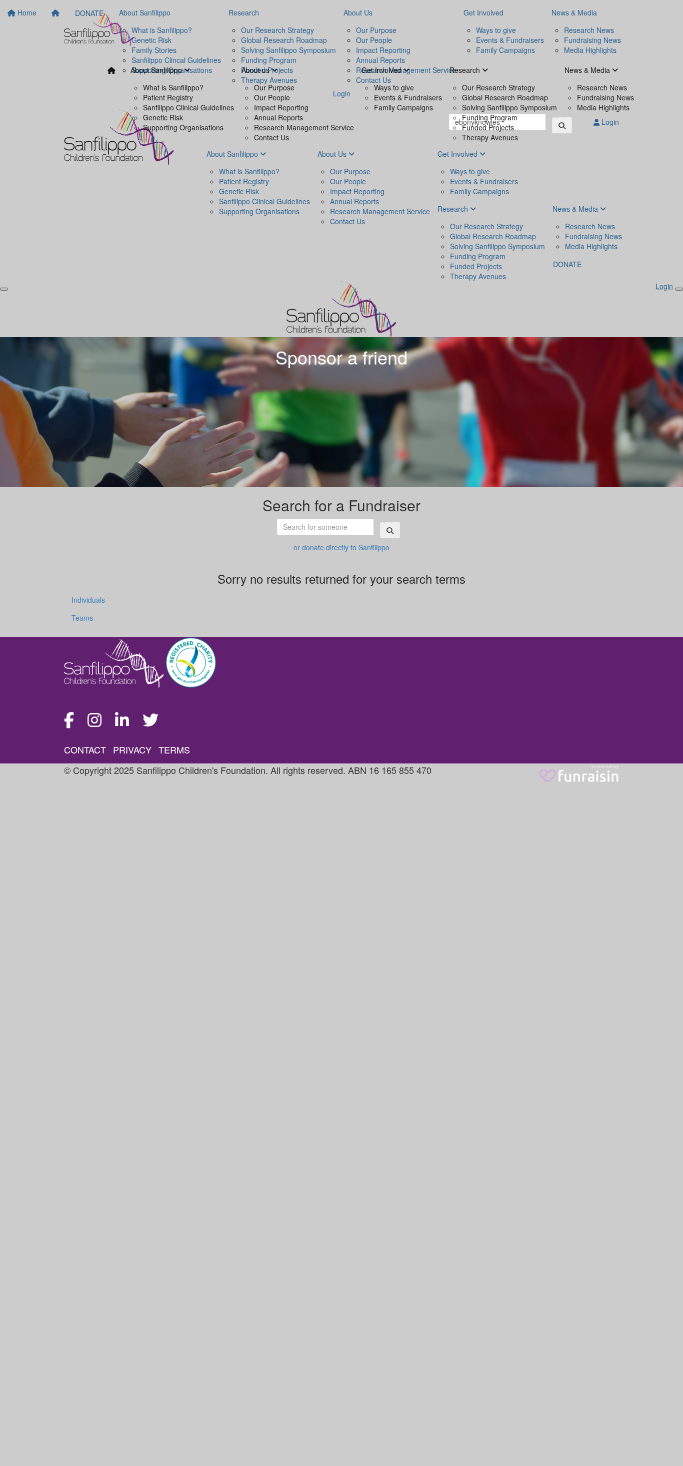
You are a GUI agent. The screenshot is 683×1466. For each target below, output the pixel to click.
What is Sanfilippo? (173, 87)
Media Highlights (603, 107)
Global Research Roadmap (505, 97)
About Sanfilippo (157, 70)
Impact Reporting (281, 107)
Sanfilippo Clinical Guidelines (188, 107)
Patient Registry (168, 97)
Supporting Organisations (183, 127)
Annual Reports (278, 117)
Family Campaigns (403, 107)
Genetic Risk (163, 117)
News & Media (588, 70)
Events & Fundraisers (408, 97)
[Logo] (99, 28)
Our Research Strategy (498, 87)
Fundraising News (605, 97)
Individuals (88, 600)
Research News (602, 87)
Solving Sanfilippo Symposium (509, 107)
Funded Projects (488, 127)
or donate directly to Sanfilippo (342, 547)
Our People (272, 97)
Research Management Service (304, 127)
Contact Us (271, 137)
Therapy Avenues (490, 137)
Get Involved (383, 70)
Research (466, 70)
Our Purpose (274, 87)
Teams (82, 618)
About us (257, 70)
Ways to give (394, 87)
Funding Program (490, 117)
